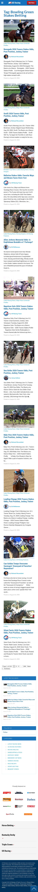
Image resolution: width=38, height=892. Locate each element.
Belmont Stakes (13, 769)
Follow (5, 732)
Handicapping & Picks (15, 752)
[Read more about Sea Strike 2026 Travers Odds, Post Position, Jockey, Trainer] (19, 352)
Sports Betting (13, 766)
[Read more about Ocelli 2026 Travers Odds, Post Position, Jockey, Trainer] (19, 95)
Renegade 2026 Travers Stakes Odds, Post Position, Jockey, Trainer (19, 50)
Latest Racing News (9, 43)
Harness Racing (13, 761)
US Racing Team (16, 182)
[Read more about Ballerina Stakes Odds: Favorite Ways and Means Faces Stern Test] (19, 157)
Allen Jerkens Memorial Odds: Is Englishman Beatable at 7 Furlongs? (18, 241)
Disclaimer (16, 884)
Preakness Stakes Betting (8, 885)
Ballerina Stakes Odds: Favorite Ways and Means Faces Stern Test (19, 176)
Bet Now (31, 3)
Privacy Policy (30, 882)
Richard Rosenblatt (17, 56)
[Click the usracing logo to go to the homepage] (14, 3)
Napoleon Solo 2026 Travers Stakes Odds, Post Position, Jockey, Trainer (18, 307)
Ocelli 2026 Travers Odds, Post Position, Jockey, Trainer (16, 114)
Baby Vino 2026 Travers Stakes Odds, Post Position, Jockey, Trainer (19, 436)
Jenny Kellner (15, 378)
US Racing (12, 882)
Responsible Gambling (26, 884)
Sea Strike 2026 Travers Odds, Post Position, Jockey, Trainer (18, 371)
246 (10, 666)
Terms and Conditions (7, 884)
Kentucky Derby (13, 755)
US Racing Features (22, 560)
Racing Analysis (21, 234)
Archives (7, 668)
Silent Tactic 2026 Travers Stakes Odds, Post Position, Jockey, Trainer (19, 631)
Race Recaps (12, 763)
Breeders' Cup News (10, 169)
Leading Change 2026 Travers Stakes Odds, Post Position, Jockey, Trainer (19, 500)
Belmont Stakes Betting (21, 885)
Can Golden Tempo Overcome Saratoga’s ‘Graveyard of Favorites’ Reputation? (18, 566)
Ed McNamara (15, 247)
